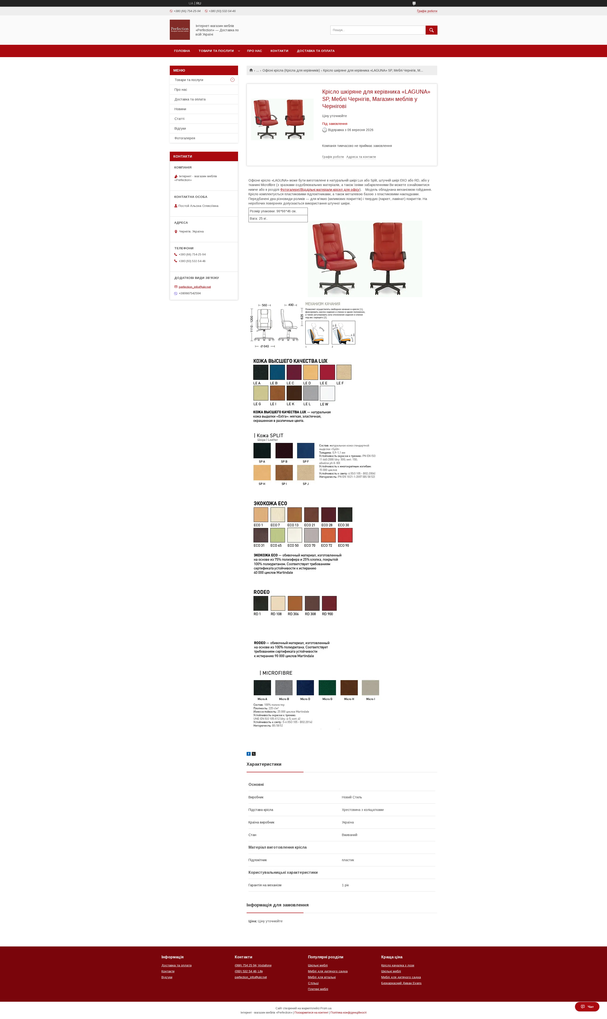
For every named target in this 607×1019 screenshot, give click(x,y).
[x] (254, 754)
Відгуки (180, 128)
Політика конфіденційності (349, 1012)
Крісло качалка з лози (397, 965)
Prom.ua (325, 1008)
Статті (179, 119)
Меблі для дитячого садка (328, 971)
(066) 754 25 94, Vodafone (253, 965)
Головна (182, 51)
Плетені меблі (318, 989)
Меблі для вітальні (322, 977)
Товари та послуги (216, 51)
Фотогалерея (185, 138)
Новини (180, 109)
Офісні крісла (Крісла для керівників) (291, 70)
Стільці (313, 983)
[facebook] (249, 754)
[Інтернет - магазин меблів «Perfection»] (180, 39)
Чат (591, 1007)
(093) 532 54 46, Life (249, 971)
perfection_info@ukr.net (195, 286)
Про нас (254, 51)
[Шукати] (431, 30)
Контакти (279, 51)
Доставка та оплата (316, 51)
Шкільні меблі (318, 965)
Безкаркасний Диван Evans (401, 983)
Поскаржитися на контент (311, 1012)
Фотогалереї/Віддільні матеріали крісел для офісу (319, 189)
